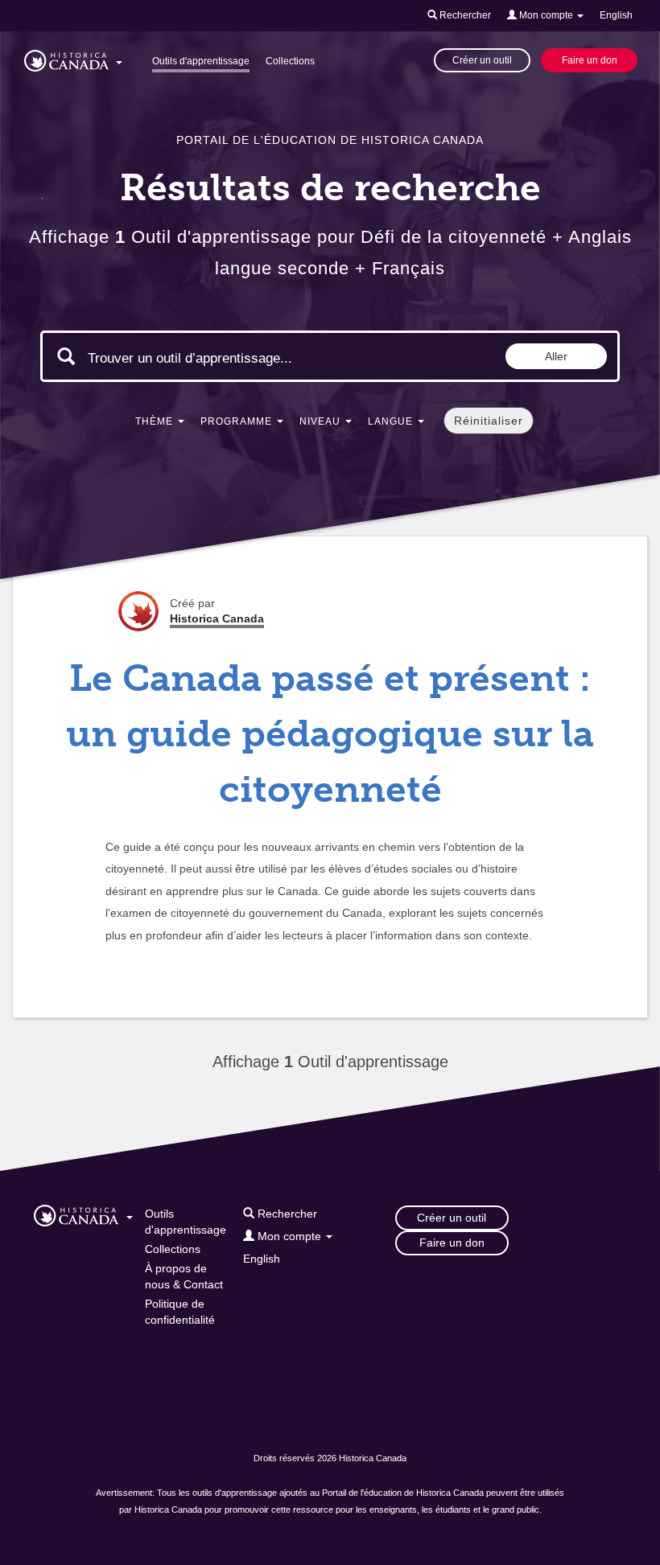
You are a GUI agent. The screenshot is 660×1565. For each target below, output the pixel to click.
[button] (73, 58)
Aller (556, 356)
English (616, 15)
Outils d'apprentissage (201, 61)
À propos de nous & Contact (184, 1276)
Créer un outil (482, 60)
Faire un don (589, 60)
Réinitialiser (488, 420)
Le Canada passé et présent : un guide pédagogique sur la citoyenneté (330, 734)
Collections (290, 61)
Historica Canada (217, 618)
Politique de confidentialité (180, 1311)
